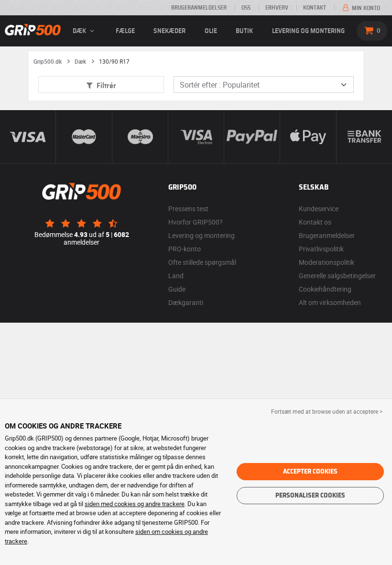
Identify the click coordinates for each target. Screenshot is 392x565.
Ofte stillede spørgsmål (202, 262)
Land (176, 275)
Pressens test (188, 208)
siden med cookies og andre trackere (135, 503)
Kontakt (314, 8)
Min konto (365, 8)
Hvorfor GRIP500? (195, 221)
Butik (244, 31)
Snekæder (169, 31)
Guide (176, 289)
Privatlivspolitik (321, 248)
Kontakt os (315, 221)
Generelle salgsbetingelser (337, 275)
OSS (245, 8)
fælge (125, 31)
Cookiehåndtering (325, 289)
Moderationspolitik (326, 262)
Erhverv (276, 8)
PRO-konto (184, 248)
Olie (211, 31)
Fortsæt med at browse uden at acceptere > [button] (326, 411)
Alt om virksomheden (330, 302)
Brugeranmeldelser (199, 8)
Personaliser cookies (310, 495)
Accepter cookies (310, 471)
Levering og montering (308, 31)
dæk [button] (80, 31)
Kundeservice (318, 208)
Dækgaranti (185, 302)
